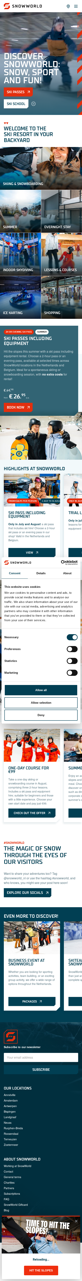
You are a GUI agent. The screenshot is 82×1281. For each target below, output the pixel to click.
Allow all (41, 690)
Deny (41, 715)
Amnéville (9, 1194)
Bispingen (10, 1211)
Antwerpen (10, 1205)
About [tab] (67, 573)
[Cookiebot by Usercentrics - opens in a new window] (61, 562)
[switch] (72, 649)
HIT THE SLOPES (41, 1270)
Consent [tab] (14, 573)
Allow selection (41, 702)
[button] (41, 959)
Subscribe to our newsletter (22, 1146)
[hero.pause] (33, 104)
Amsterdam (11, 1200)
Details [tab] (41, 573)
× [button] (76, 1221)
